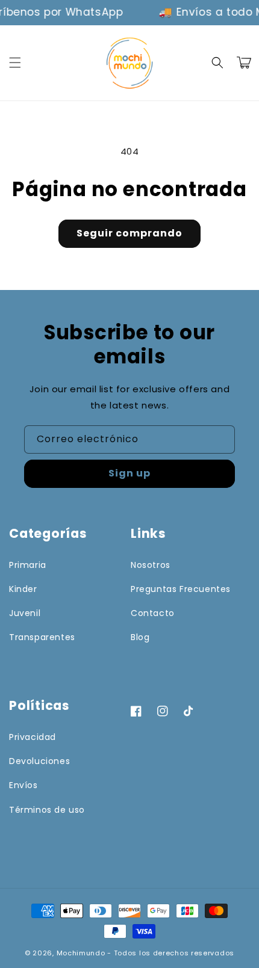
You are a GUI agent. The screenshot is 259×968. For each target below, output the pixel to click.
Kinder (23, 589)
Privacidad (32, 737)
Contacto (153, 613)
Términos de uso (47, 810)
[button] (15, 62)
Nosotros (150, 565)
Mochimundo (81, 953)
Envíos (23, 785)
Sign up (129, 473)
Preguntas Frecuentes (181, 589)
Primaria (27, 565)
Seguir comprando (129, 233)
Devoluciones (39, 761)
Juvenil (24, 613)
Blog (140, 637)
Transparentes (42, 637)
